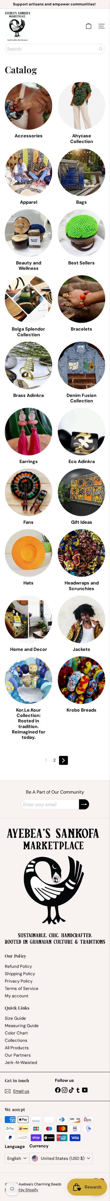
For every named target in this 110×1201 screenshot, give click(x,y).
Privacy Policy (18, 981)
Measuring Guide (22, 1025)
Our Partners (18, 1055)
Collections (16, 1040)
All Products (17, 1048)
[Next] (63, 760)
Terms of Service (21, 988)
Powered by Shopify (21, 1189)
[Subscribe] (84, 804)
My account (16, 996)
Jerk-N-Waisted (21, 1062)
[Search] (100, 49)
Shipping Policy (20, 974)
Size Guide (15, 1018)
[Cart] (88, 26)
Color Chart (16, 1033)
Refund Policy (18, 966)
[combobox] (55, 49)
